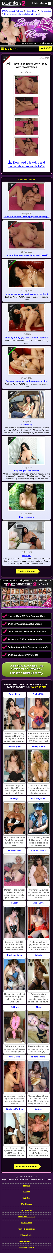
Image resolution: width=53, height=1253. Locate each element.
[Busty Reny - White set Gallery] (26, 535)
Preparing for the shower (26, 471)
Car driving (26, 425)
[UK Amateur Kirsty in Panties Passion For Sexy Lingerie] (14, 1128)
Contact (26, 1192)
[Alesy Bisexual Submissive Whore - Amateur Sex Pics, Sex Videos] (38, 1027)
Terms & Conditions (26, 1229)
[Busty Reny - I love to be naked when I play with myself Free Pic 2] (26, 106)
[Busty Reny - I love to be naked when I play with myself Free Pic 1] (26, 85)
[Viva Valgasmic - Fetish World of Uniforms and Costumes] (38, 818)
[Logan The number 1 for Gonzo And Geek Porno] (14, 974)
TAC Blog (26, 1198)
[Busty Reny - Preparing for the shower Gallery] (26, 451)
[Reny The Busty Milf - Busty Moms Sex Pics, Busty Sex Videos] (14, 714)
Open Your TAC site (26, 1217)
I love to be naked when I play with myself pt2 (26, 216)
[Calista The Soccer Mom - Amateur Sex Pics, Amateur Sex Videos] (14, 922)
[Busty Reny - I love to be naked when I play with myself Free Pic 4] (26, 147)
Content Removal (26, 1248)
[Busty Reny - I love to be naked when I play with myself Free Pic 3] (26, 126)
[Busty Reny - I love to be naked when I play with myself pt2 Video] (26, 196)
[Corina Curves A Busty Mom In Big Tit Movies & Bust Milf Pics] (38, 870)
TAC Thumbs (26, 1204)
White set (26, 555)
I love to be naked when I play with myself (26, 255)
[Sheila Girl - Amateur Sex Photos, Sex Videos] (14, 818)
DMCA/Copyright (26, 1241)
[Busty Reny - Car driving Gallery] (26, 404)
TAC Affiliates (26, 1210)
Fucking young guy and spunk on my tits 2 (26, 337)
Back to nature (26, 517)
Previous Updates (26, 571)
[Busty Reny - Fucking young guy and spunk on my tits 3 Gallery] (26, 274)
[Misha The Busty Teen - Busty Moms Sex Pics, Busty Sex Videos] (38, 766)
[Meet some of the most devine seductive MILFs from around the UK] (38, 714)
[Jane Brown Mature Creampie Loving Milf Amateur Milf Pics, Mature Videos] (14, 1076)
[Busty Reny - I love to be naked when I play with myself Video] (26, 235)
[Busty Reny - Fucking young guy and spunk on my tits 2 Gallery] (26, 317)
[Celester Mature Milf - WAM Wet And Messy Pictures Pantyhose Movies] (38, 974)
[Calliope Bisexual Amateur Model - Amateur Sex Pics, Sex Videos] (14, 1027)
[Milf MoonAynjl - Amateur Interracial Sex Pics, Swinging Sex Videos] (38, 1076)
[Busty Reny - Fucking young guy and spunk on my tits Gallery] (26, 361)
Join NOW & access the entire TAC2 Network (26, 669)
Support (26, 1186)
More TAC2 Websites (26, 1166)
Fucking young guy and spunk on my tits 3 (26, 294)
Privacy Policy (26, 1235)
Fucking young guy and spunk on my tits (26, 381)
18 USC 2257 (26, 1223)
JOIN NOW (45, 48)
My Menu (12, 49)
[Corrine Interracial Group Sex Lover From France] (38, 1128)
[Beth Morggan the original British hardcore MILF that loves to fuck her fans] (14, 766)
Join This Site (38, 687)
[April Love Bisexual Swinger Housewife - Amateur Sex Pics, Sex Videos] (38, 922)
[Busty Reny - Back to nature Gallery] (26, 497)
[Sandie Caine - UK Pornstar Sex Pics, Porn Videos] (14, 870)
